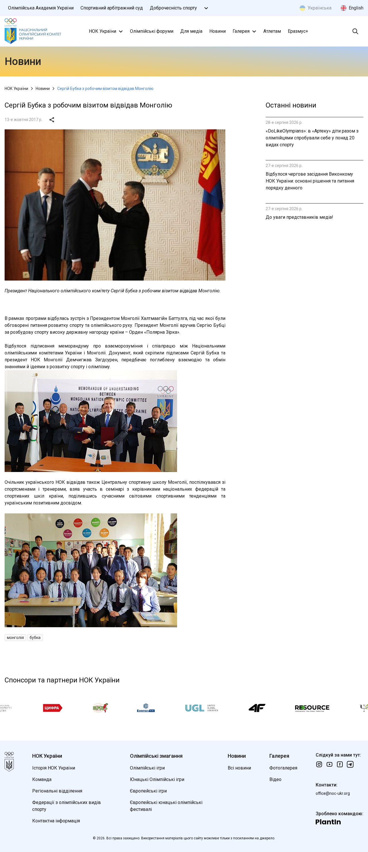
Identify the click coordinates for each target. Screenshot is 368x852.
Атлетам (272, 31)
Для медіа (191, 31)
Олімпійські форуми (151, 31)
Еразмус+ (298, 31)
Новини (217, 31)
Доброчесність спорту (173, 8)
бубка (35, 637)
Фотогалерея (283, 768)
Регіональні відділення (57, 791)
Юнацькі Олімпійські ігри (157, 779)
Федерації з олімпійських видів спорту (66, 806)
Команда (41, 779)
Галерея (241, 31)
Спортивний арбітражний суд (111, 8)
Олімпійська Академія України (41, 8)
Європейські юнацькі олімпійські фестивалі (166, 806)
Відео (275, 779)
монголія (15, 637)
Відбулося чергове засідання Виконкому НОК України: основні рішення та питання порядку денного (310, 181)
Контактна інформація (56, 821)
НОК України (102, 31)
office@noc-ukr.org (333, 793)
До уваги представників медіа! (299, 217)
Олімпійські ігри (147, 768)
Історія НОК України (53, 768)
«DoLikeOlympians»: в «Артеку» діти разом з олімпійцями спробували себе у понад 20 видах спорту (312, 137)
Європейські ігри (148, 791)
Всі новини (239, 768)
